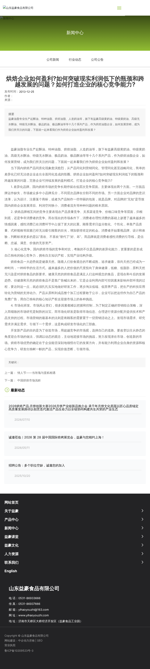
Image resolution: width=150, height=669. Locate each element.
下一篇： (10, 380)
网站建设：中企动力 (16, 640)
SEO (40, 640)
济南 (32, 640)
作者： (8, 96)
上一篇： (10, 373)
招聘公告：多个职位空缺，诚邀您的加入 (37, 465)
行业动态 (75, 59)
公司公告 (97, 59)
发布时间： (11, 91)
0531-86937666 (29, 604)
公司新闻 (52, 59)
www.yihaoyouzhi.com (33, 615)
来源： (8, 100)
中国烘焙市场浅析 (29, 380)
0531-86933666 (29, 598)
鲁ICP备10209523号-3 (18, 650)
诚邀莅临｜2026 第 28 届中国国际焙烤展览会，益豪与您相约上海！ (56, 437)
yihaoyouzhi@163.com (33, 609)
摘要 (11, 114)
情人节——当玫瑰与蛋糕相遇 (36, 373)
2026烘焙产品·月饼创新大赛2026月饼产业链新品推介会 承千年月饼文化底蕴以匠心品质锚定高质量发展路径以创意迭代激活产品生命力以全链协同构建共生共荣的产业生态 (73, 407)
